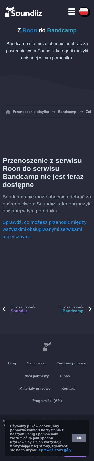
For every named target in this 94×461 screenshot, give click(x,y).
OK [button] (79, 438)
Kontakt (68, 388)
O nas (65, 376)
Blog (12, 363)
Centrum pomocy (71, 363)
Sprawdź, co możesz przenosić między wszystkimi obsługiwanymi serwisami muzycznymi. (45, 229)
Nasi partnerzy (36, 376)
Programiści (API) (47, 401)
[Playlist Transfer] (24, 11)
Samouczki (36, 363)
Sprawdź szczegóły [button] (55, 450)
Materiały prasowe (34, 388)
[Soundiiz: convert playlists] (47, 347)
